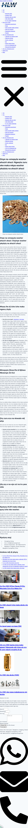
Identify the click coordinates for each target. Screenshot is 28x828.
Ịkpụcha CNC (8, 13)
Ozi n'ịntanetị (3, 721)
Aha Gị (2, 709)
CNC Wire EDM (9, 18)
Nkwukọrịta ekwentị (10, 47)
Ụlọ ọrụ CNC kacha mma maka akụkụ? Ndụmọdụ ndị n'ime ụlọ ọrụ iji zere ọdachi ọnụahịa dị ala (13, 647)
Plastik (7, 33)
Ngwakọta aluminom (10, 24)
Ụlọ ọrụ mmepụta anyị (8, 48)
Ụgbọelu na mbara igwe (11, 36)
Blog (4, 52)
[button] (14, 82)
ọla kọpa (21, 319)
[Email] (14, 795)
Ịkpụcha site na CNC (10, 17)
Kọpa (6, 26)
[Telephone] (14, 823)
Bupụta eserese (4, 723)
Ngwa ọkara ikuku (10, 43)
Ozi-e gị (2, 713)
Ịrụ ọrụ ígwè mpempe (10, 20)
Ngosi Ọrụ (5, 50)
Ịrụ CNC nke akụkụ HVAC (9, 675)
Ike (6, 41)
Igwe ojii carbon (9, 29)
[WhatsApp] (14, 766)
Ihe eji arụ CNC (6, 22)
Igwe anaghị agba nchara (11, 27)
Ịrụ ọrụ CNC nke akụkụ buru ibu (11, 563)
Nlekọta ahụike (9, 38)
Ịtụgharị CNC (8, 15)
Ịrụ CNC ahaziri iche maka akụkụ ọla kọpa (13, 568)
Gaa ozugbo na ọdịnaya (6, 0)
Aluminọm (16, 319)
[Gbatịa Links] (0, 825)
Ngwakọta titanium (10, 31)
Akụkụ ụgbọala (9, 40)
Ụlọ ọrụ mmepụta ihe (8, 34)
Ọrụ (3, 12)
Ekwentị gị (3, 711)
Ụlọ (3, 10)
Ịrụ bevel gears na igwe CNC (11, 626)
